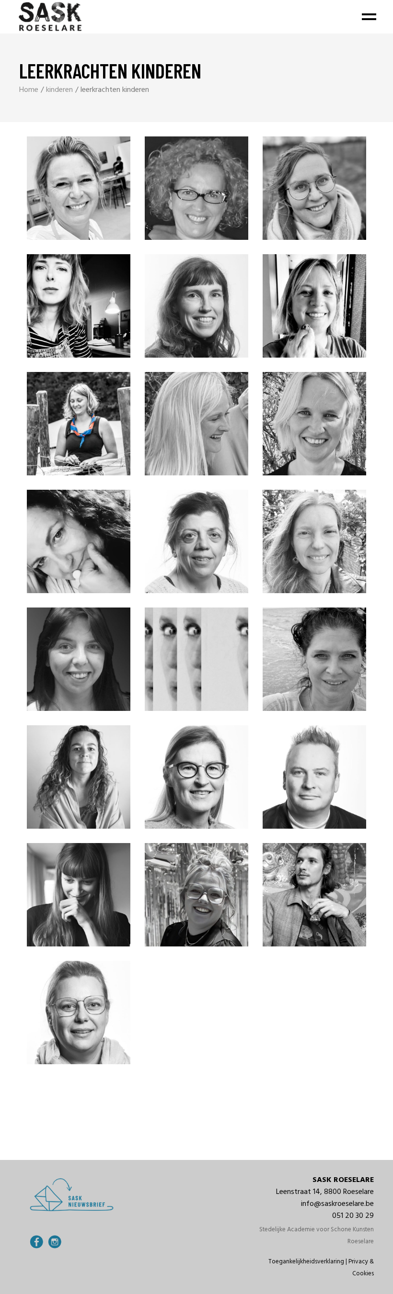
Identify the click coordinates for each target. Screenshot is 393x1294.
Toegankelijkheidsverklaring (306, 1262)
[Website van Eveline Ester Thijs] (15, 358)
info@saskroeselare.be (337, 1204)
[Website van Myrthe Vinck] (10, 820)
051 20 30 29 (353, 1216)
